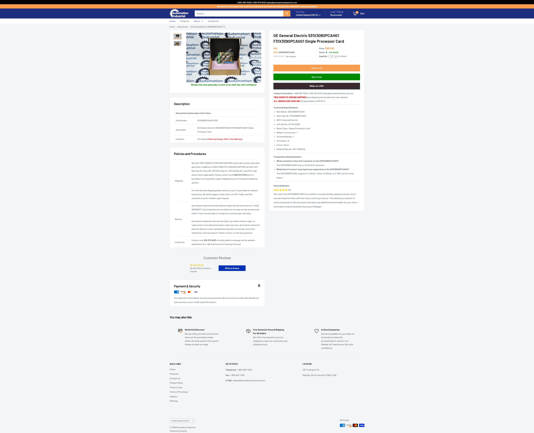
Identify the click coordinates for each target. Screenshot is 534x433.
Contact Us (213, 21)
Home (172, 21)
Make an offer (317, 87)
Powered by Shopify (178, 431)
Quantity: (323, 56)
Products (184, 21)
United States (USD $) (180, 421)
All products (183, 27)
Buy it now (317, 77)
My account (336, 14)
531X (275, 48)
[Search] (286, 13)
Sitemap (174, 400)
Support (174, 396)
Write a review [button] (232, 268)
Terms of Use (176, 387)
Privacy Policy (176, 382)
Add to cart (316, 68)
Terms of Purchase (179, 391)
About (197, 21)
